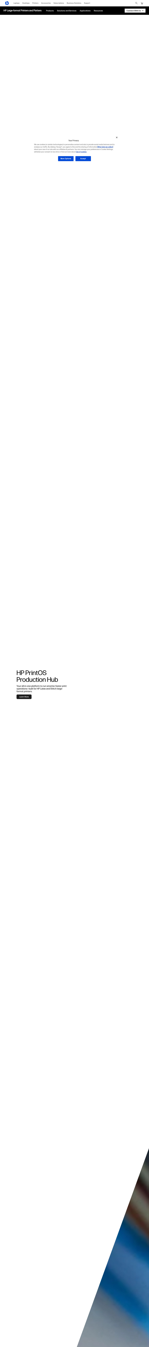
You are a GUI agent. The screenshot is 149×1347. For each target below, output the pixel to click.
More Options (66, 159)
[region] (75, 150)
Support (87, 3)
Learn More (24, 697)
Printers (35, 3)
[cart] (142, 3)
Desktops (26, 3)
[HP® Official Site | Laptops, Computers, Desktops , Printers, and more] (7, 3)
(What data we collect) (105, 147)
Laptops (17, 3)
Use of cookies (81, 152)
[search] (136, 3)
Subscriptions (59, 3)
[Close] (116, 137)
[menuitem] (16, 3)
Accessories (46, 3)
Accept (83, 159)
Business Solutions (74, 3)
